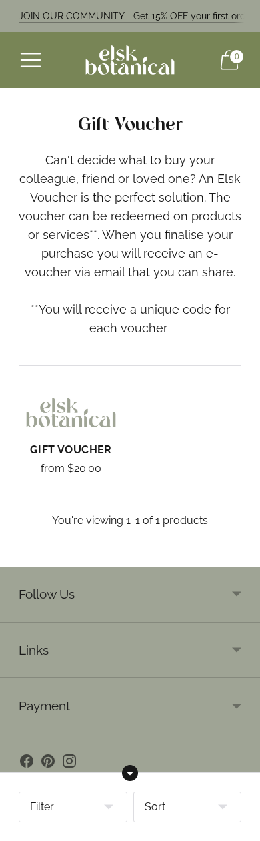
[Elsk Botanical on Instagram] (69, 763)
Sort (155, 806)
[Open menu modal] (30, 60)
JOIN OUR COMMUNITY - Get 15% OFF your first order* (138, 16)
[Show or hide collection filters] (130, 773)
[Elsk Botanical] (130, 60)
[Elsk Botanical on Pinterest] (48, 763)
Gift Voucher (71, 449)
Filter (42, 806)
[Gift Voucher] (71, 412)
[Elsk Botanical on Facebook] (27, 763)
